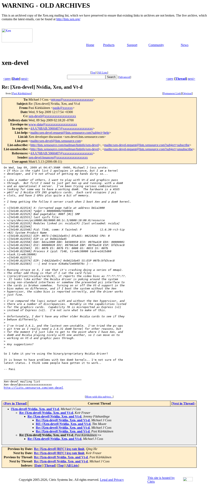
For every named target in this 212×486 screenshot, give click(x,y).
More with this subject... (99, 396)
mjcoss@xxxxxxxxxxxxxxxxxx (72, 99)
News (184, 45)
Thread (180, 78)
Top (93, 72)
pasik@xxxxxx (63, 108)
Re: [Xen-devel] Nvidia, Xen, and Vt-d (46, 412)
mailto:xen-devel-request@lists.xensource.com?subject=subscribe (146, 145)
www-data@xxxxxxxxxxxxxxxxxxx (53, 124)
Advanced (124, 77)
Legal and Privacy (112, 479)
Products (108, 45)
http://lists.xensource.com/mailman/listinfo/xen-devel (64, 145)
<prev (7, 78)
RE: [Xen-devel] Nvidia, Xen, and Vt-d (63, 424)
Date (16, 78)
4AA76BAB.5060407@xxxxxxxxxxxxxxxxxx (61, 128)
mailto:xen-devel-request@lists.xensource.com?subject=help (69, 132)
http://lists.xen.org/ (68, 19)
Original (187, 93)
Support (132, 45)
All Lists (102, 72)
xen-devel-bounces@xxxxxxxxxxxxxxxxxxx (58, 157)
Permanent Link (172, 93)
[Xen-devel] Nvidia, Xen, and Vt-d (35, 409)
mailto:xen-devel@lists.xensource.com (55, 141)
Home (90, 45)
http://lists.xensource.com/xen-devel (33, 387)
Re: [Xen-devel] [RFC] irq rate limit (59, 449)
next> (25, 78)
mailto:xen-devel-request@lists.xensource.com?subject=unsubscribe (148, 149)
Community (156, 45)
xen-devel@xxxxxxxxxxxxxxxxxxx (52, 116)
